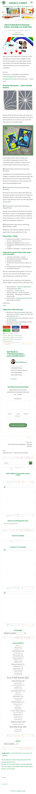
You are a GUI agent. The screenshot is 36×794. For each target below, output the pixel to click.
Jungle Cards (18, 290)
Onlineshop (11, 318)
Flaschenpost (18, 673)
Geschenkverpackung (18, 685)
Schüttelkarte (18, 714)
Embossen (18, 666)
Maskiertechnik (18, 698)
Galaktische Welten (8, 339)
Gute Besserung (18, 688)
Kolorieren (18, 696)
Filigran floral (18, 671)
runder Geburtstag (18, 711)
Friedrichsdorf (18, 335)
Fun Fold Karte (18, 677)
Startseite (5, 15)
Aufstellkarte (18, 651)
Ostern (18, 705)
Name (10, 414)
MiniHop (20, 337)
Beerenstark (18, 655)
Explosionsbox (18, 668)
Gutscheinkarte (18, 691)
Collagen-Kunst (18, 659)
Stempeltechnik (18, 716)
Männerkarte (18, 339)
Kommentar (18, 399)
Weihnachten (18, 722)
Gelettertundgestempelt (10, 76)
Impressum (4, 784)
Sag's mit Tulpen (18, 712)
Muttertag (18, 700)
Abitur (18, 645)
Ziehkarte (18, 731)
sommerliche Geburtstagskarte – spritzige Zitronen (20, 444)
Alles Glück (18, 647)
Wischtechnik (18, 726)
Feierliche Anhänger (18, 670)
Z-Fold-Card (18, 729)
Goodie (18, 687)
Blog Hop (10, 335)
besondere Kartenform (18, 656)
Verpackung (18, 719)
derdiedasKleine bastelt (9, 79)
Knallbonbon (18, 694)
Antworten (14, 379)
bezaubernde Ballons (18, 658)
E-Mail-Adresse (18, 415)
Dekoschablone (18, 664)
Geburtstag (6, 337)
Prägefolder (18, 709)
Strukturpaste (18, 717)
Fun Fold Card (18, 674)
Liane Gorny (12, 30)
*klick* (20, 324)
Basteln (5, 335)
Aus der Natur (18, 653)
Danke (18, 662)
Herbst (18, 692)
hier (17, 316)
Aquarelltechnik (18, 649)
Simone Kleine (20, 362)
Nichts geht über (18, 704)
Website (26, 414)
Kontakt (3, 777)
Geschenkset (18, 683)
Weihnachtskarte (18, 724)
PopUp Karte (18, 707)
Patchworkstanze (8, 341)
